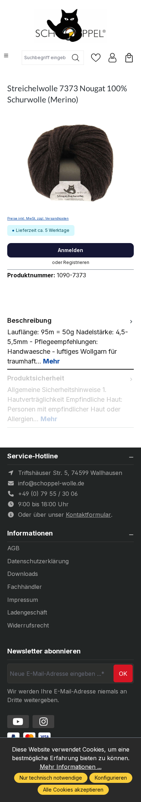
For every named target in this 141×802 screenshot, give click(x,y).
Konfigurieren (111, 778)
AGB (13, 548)
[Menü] (6, 55)
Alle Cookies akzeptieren (73, 789)
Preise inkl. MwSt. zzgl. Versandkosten (38, 218)
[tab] (70, 341)
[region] (70, 163)
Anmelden (70, 250)
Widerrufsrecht (28, 625)
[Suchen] (76, 57)
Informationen (30, 533)
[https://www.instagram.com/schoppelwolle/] (43, 721)
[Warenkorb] (129, 57)
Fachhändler (24, 586)
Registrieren (76, 262)
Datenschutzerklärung (38, 561)
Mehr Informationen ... (71, 766)
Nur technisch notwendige (51, 778)
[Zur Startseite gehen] (70, 26)
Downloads (22, 573)
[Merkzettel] (96, 57)
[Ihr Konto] (112, 57)
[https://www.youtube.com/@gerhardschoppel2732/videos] (18, 721)
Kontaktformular (88, 514)
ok (123, 673)
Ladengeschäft (27, 612)
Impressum (22, 599)
